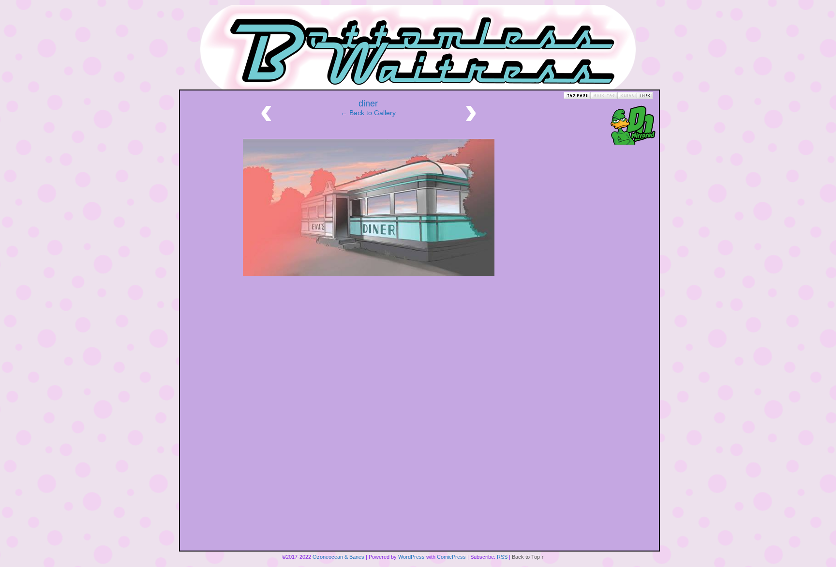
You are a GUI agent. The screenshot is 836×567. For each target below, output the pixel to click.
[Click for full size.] (368, 273)
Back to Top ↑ (528, 557)
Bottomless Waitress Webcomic (418, 47)
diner (368, 103)
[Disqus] (368, 428)
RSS (502, 557)
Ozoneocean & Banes (338, 557)
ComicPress (451, 557)
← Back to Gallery (368, 113)
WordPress (411, 557)
